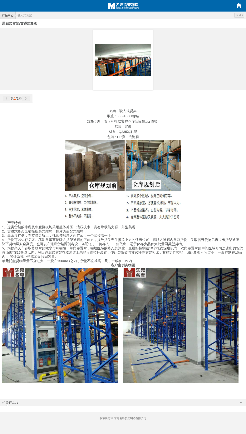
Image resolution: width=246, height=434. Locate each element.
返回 (238, 15)
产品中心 (7, 15)
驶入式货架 (24, 15)
